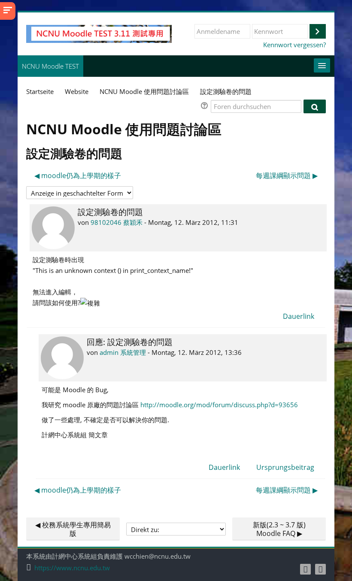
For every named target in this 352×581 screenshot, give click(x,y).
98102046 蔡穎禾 (117, 222)
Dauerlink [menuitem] (298, 316)
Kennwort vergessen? (294, 44)
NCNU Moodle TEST (50, 66)
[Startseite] (99, 33)
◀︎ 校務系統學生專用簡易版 (73, 529)
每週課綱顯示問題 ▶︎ (287, 175)
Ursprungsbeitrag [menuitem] (285, 467)
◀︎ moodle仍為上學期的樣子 (77, 175)
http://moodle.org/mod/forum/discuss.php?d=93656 (219, 404)
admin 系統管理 (123, 352)
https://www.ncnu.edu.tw (72, 568)
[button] (205, 107)
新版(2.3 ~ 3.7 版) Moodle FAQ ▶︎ (279, 529)
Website (76, 91)
